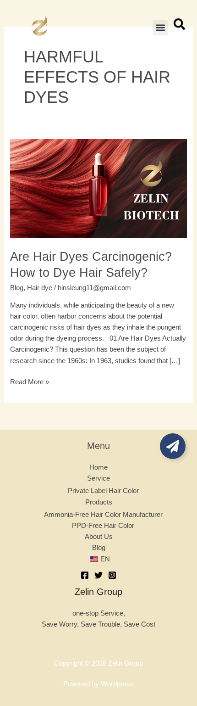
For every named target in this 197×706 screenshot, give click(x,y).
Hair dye (39, 287)
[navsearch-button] (179, 27)
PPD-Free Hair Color (103, 525)
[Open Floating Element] (173, 446)
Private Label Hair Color (103, 490)
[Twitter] (98, 575)
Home (98, 467)
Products (98, 502)
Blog (16, 287)
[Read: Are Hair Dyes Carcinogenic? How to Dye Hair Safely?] (98, 188)
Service (98, 478)
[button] (160, 27)
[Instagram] (112, 575)
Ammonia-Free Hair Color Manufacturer (103, 514)
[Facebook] (85, 575)
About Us (99, 536)
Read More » (29, 381)
